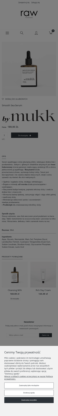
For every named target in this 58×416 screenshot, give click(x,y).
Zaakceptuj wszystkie (29, 400)
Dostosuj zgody (29, 393)
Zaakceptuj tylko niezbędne (29, 385)
